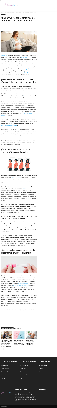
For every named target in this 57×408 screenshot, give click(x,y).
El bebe (10, 8)
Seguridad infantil (18, 8)
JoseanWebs (42, 375)
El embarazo (4, 55)
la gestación (26, 96)
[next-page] (4, 349)
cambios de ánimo (27, 188)
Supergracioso (4, 378)
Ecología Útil (23, 368)
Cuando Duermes (5, 375)
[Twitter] (5, 26)
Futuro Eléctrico (24, 375)
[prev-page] (2, 349)
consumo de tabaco (23, 283)
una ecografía (25, 69)
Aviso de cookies (43, 365)
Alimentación (5, 8)
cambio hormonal (16, 177)
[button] (54, 9)
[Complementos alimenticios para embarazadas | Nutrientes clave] (31, 335)
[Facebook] (2, 26)
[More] (16, 26)
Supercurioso (23, 371)
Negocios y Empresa (25, 378)
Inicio (2, 12)
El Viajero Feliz (4, 365)
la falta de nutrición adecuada (21, 285)
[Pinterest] (9, 26)
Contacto (41, 368)
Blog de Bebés (28, 73)
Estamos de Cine (24, 365)
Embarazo (7, 12)
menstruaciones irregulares (8, 137)
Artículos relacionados (7, 328)
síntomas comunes (26, 57)
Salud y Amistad (5, 371)
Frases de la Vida (5, 368)
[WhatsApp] (12, 26)
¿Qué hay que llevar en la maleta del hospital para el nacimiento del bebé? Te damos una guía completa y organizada (6, 343)
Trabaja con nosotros (44, 371)
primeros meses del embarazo (9, 125)
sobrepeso (26, 135)
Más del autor (17, 328)
